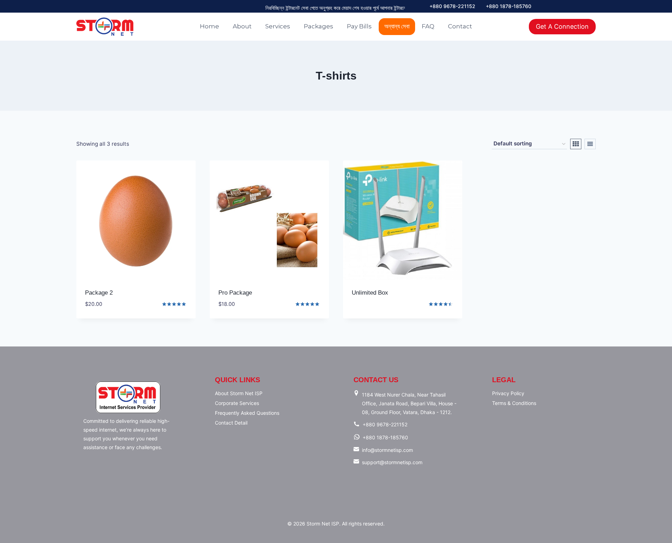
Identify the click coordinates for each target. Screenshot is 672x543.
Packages (318, 26)
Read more (367, 315)
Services (277, 26)
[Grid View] (575, 144)
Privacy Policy (508, 393)
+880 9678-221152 (452, 6)
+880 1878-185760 (508, 6)
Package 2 (99, 292)
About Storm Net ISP (238, 393)
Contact (460, 26)
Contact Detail (231, 423)
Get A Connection (562, 26)
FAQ (428, 26)
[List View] (590, 144)
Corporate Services (237, 403)
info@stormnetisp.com (387, 450)
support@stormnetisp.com (392, 462)
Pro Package (235, 292)
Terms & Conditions (514, 403)
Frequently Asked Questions (247, 413)
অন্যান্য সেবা (397, 26)
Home (209, 26)
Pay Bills (359, 26)
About (242, 26)
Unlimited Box (370, 292)
